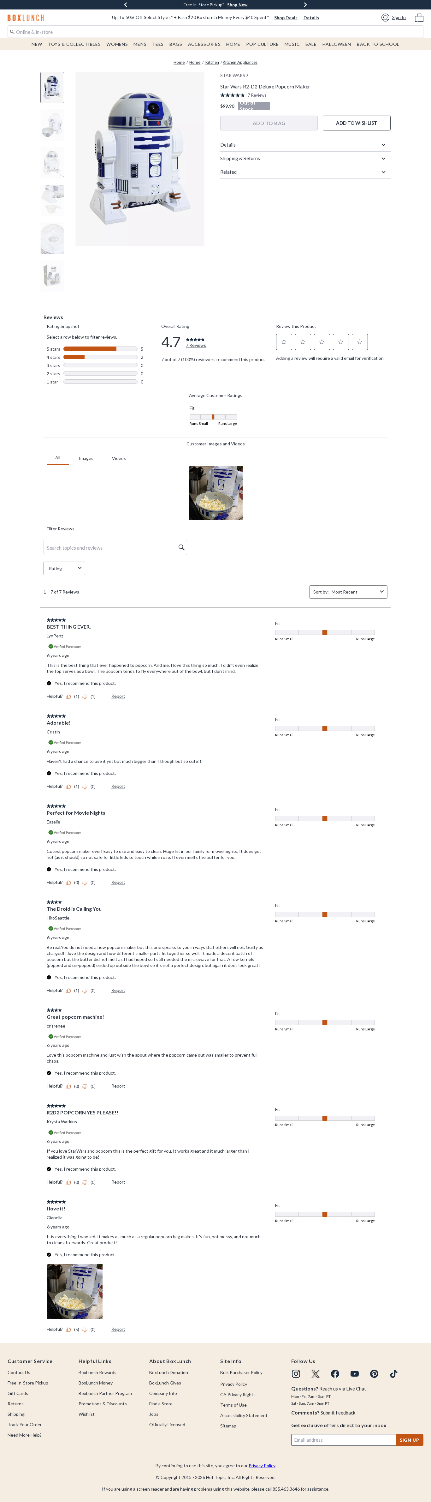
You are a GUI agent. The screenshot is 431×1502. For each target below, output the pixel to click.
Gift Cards (18, 1393)
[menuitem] (419, 17)
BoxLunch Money (96, 1382)
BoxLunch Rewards (97, 1372)
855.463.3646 (286, 1489)
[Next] (305, 4)
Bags (175, 44)
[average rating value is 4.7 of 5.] (234, 95)
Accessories (204, 44)
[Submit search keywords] (12, 31)
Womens (117, 44)
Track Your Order (25, 1424)
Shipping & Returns (240, 158)
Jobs (153, 1414)
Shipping (16, 1414)
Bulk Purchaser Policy (241, 1372)
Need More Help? (25, 1435)
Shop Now (237, 4)
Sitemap (228, 1425)
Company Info (163, 1393)
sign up (409, 1440)
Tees (158, 44)
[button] (394, 17)
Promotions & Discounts (103, 1403)
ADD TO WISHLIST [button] (356, 123)
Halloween (336, 44)
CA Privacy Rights (238, 1394)
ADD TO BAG (269, 123)
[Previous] (125, 4)
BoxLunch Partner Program (105, 1393)
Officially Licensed (167, 1424)
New (37, 44)
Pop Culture (262, 44)
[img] (296, 1373)
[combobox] (215, 31)
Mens (139, 44)
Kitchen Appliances (240, 62)
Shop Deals (286, 17)
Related (228, 172)
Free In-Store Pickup (28, 1382)
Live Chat (356, 1388)
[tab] (54, 91)
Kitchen (212, 62)
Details (311, 17)
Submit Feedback (338, 1412)
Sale (311, 44)
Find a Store (161, 1403)
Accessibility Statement (244, 1415)
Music (292, 44)
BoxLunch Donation (168, 1372)
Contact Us (19, 1372)
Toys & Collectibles (74, 44)
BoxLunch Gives (165, 1382)
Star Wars (232, 75)
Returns (16, 1403)
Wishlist (87, 1414)
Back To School (378, 44)
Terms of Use (233, 1405)
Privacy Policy (233, 1384)
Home (233, 44)
